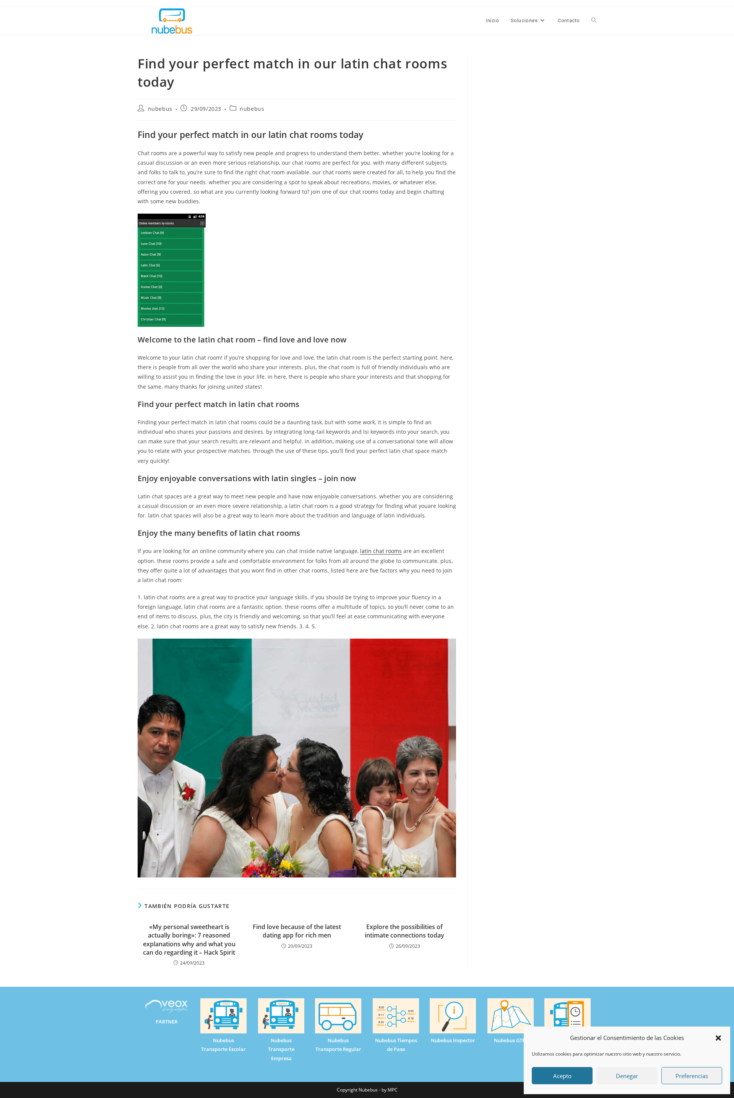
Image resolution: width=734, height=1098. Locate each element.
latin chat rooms (381, 551)
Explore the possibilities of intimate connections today (404, 931)
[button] (718, 1038)
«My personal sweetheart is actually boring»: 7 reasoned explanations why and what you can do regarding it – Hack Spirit (189, 940)
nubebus (160, 108)
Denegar (627, 1076)
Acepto (562, 1076)
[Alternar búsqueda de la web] (594, 20)
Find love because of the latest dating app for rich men (297, 931)
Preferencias (692, 1076)
